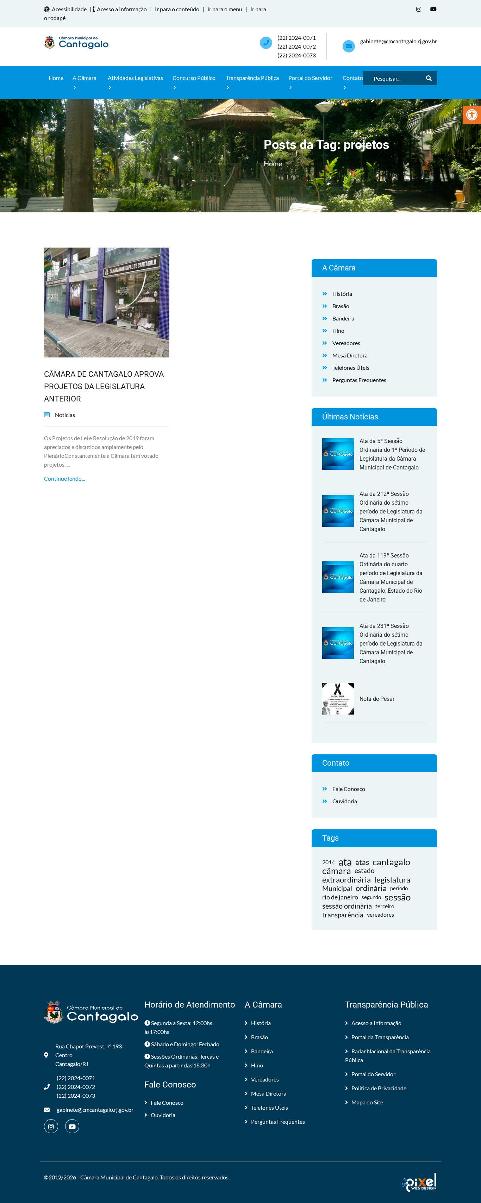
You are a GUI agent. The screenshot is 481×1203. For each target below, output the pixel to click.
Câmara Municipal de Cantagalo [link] (119, 1177)
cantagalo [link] (391, 862)
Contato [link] (353, 77)
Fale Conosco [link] (348, 788)
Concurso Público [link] (194, 77)
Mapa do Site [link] (367, 1102)
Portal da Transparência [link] (380, 1037)
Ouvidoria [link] (344, 801)
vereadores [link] (380, 914)
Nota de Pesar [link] (377, 699)
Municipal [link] (337, 888)
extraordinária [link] (346, 879)
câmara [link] (336, 870)
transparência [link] (342, 915)
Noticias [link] (65, 414)
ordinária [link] (371, 888)
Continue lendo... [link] (64, 478)
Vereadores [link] (346, 342)
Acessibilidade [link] (69, 9)
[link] (472, 115)
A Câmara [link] (84, 77)
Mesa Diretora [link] (350, 355)
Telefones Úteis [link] (350, 367)
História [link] (342, 293)
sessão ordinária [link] (347, 906)
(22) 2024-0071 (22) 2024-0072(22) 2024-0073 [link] (296, 46)
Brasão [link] (340, 306)
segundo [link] (371, 897)
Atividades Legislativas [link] (135, 77)
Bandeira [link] (343, 318)
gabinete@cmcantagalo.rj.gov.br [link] (398, 41)
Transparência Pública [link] (252, 77)
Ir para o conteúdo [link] (177, 9)
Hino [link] (338, 330)
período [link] (399, 888)
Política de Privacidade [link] (378, 1088)
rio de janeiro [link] (340, 897)
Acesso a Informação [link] (122, 9)
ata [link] (345, 862)
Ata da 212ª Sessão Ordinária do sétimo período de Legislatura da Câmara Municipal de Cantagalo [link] (391, 511)
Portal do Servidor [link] (310, 77)
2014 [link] (328, 862)
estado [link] (365, 870)
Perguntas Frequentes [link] (359, 379)
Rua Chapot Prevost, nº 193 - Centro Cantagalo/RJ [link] (90, 1055)
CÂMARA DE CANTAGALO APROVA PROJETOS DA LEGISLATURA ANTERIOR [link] (104, 386)
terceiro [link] (384, 906)
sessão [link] (398, 897)
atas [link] (362, 862)
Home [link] (56, 77)
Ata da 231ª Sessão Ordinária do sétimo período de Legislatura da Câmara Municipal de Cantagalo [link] (391, 644)
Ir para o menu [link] (224, 9)
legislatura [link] (392, 879)
